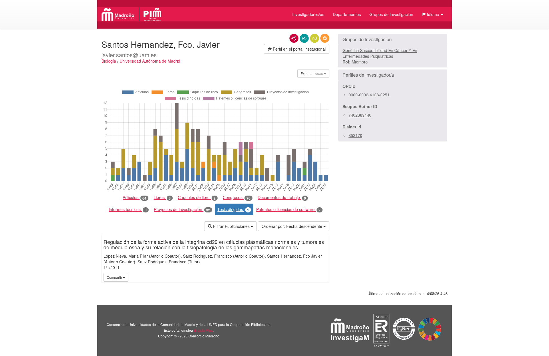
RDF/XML (294, 38)
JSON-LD (304, 38)
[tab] (392, 39)
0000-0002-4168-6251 (369, 95)
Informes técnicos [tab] (128, 209)
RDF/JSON (324, 38)
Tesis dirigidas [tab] (233, 209)
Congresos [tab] (236, 197)
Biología (109, 61)
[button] (432, 14)
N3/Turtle (314, 38)
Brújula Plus (203, 330)
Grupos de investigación (391, 14)
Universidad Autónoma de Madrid (150, 61)
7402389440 (360, 115)
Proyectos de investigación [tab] (182, 209)
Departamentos (347, 14)
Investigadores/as (308, 14)
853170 (355, 135)
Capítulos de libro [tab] (197, 197)
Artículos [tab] (134, 197)
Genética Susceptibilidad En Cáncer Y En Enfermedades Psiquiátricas (380, 53)
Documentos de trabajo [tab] (282, 197)
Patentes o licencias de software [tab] (288, 209)
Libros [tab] (162, 197)
